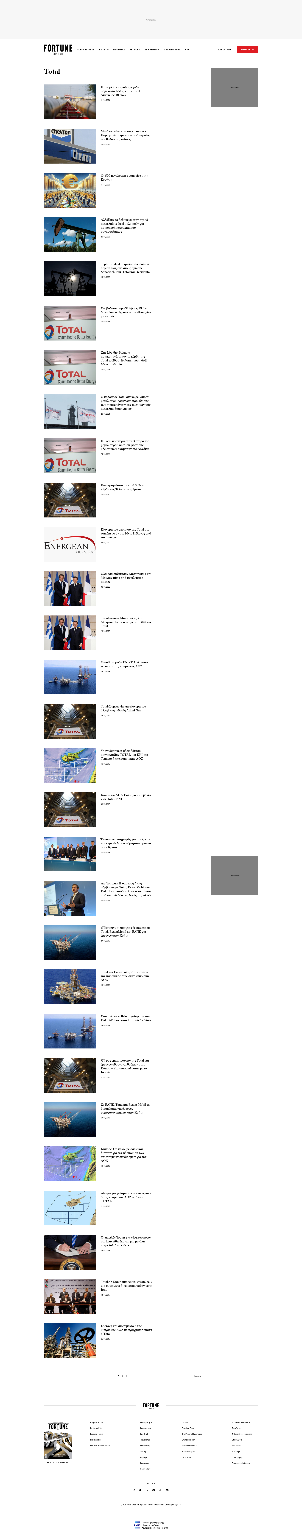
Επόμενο (197, 1376)
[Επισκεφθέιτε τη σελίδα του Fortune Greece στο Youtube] (153, 1491)
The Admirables (172, 49)
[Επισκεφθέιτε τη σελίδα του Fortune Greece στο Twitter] (140, 1490)
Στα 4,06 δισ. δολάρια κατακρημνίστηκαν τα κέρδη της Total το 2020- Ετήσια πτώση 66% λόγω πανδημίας (124, 359)
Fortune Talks (95, 1440)
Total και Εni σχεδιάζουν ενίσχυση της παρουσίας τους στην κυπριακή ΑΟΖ (125, 976)
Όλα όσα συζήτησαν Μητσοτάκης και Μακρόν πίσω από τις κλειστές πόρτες (126, 578)
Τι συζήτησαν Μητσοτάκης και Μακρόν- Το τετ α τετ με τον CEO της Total (126, 622)
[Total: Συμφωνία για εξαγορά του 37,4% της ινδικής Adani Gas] (70, 721)
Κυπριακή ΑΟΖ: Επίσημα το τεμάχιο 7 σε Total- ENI (126, 797)
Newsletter (236, 1445)
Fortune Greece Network (100, 1445)
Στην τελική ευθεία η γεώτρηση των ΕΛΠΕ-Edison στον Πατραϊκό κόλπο (126, 1018)
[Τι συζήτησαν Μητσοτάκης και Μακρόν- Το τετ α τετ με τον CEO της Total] (70, 632)
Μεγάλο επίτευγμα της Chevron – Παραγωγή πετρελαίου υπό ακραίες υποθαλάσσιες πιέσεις (125, 135)
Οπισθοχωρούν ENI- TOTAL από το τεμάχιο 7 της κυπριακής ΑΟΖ (126, 664)
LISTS (102, 49)
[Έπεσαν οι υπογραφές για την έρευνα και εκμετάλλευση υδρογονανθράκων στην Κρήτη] (70, 854)
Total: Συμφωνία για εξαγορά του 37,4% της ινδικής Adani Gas (123, 708)
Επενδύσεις (145, 1445)
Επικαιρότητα (146, 1422)
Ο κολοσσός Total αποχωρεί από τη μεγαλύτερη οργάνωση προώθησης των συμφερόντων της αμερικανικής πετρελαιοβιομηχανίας (126, 403)
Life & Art (144, 1434)
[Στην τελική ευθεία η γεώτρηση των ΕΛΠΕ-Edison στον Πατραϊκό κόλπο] (70, 1031)
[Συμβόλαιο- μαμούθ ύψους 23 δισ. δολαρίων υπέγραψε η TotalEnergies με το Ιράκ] (70, 323)
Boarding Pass (188, 1428)
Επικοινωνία (237, 1440)
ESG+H (185, 1422)
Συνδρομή (236, 1451)
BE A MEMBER (152, 49)
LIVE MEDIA (119, 49)
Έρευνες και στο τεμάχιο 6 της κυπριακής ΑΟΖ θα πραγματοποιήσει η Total (126, 1330)
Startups (143, 1451)
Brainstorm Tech (188, 1440)
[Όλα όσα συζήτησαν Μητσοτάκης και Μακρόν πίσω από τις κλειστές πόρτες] (70, 588)
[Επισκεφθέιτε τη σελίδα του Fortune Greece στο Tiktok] (160, 1490)
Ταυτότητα (236, 1428)
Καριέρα (143, 1457)
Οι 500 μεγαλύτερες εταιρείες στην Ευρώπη (124, 178)
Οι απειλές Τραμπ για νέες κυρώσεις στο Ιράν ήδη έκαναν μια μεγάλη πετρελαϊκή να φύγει (126, 1241)
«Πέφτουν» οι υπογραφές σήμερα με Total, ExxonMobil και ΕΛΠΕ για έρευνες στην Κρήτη (125, 932)
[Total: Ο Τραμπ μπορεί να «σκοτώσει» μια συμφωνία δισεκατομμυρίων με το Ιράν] (70, 1296)
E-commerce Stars (189, 1445)
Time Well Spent (188, 1451)
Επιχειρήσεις (145, 1428)
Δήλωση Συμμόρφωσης (242, 1434)
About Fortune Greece (241, 1422)
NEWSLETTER (247, 49)
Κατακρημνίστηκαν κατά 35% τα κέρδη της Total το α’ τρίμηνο (123, 487)
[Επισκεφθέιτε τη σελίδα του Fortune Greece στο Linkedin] (147, 1490)
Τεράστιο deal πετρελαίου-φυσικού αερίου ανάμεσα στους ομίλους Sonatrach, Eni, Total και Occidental (126, 268)
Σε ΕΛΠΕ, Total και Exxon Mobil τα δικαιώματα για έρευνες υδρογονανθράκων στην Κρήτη (125, 1109)
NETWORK (135, 49)
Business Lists (96, 1428)
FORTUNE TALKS (85, 49)
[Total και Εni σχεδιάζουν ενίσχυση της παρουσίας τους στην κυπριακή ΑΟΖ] (70, 986)
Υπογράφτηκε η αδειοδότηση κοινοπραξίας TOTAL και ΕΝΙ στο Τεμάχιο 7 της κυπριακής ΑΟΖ (124, 755)
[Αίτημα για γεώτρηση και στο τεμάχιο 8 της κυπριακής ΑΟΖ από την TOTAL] (70, 1208)
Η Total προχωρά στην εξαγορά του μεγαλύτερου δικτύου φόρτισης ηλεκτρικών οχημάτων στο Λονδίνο (125, 445)
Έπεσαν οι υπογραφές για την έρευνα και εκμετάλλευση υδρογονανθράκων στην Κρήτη (126, 843)
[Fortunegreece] (58, 54)
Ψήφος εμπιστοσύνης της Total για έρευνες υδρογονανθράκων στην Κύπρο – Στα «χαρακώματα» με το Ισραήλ (125, 1066)
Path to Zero (187, 1457)
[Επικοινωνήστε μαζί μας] (167, 1490)
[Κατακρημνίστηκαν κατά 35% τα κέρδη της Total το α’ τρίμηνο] (70, 500)
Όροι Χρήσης (237, 1457)
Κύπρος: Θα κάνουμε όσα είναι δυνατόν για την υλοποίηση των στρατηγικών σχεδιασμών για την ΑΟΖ (123, 1155)
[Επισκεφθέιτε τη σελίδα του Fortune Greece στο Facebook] (134, 1490)
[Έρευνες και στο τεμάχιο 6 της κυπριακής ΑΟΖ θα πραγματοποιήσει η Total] (70, 1340)
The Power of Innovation (192, 1434)
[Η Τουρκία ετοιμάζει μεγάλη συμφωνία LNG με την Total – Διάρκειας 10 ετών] (70, 101)
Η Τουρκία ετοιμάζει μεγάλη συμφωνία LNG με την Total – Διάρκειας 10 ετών (122, 91)
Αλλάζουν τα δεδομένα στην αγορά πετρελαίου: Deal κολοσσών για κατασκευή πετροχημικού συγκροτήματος (124, 226)
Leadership (144, 1463)
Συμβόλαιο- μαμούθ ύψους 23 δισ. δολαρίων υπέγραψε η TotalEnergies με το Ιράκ (126, 312)
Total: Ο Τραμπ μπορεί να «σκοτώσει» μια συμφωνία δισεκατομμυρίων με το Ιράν (126, 1286)
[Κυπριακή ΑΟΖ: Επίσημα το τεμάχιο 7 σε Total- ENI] (70, 809)
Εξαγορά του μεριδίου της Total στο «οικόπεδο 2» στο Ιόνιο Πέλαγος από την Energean (126, 534)
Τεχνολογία (145, 1440)
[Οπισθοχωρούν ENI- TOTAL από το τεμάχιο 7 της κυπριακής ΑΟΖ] (70, 677)
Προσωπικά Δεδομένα (241, 1463)
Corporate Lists (96, 1422)
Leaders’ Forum (96, 1434)
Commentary (145, 1469)
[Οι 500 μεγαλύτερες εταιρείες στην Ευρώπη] (70, 190)
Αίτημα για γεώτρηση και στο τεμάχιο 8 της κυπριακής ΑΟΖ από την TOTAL (126, 1197)
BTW (179, 1504)
